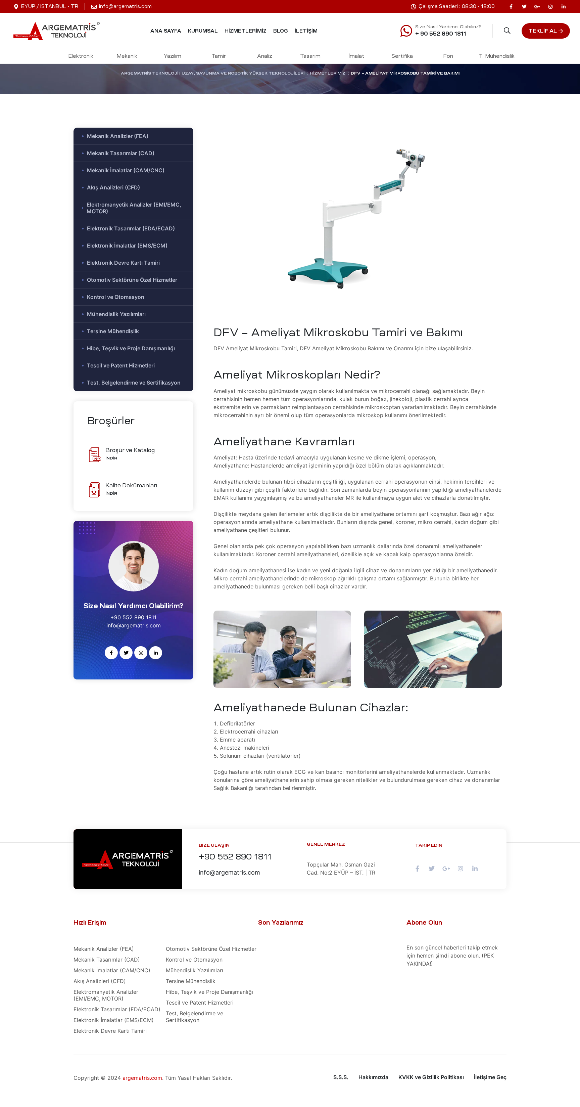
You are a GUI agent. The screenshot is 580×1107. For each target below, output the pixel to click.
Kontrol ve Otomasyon (115, 297)
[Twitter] (524, 6)
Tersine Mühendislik (113, 331)
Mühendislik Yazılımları (116, 314)
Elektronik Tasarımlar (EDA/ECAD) (131, 228)
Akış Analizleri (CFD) (113, 187)
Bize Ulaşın (214, 845)
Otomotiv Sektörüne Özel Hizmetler (132, 279)
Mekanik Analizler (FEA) (117, 136)
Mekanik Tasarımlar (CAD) (120, 153)
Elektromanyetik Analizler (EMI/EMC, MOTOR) (134, 208)
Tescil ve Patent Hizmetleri (121, 365)
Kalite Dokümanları (131, 485)
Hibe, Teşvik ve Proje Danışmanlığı (131, 348)
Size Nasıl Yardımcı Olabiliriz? (448, 27)
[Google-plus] (537, 6)
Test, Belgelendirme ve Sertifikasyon (134, 382)
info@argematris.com (229, 872)
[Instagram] (550, 6)
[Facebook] (511, 6)
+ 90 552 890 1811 (440, 33)
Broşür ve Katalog (130, 450)
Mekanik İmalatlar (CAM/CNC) (125, 170)
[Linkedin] (563, 6)
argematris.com (142, 1077)
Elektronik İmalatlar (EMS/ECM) (127, 245)
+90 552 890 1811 (235, 857)
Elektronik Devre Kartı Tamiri (123, 262)
